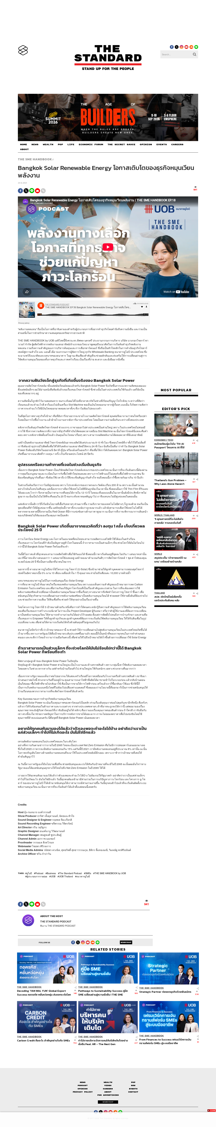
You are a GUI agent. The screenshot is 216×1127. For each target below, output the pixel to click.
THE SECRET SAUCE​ (121, 144)
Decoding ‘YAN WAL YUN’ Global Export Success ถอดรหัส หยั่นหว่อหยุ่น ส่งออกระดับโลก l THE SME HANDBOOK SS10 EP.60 (44, 992)
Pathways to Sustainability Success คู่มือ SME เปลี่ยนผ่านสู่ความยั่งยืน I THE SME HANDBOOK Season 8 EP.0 (103, 992)
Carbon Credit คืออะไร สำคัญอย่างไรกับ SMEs (43, 1041)
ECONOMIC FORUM (91, 144)
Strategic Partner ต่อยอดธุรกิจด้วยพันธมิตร (165, 992)
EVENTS (161, 144)
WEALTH (48, 144)
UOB (53, 876)
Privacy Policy (83, 1092)
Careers (108, 1089)
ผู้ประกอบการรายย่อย (37, 876)
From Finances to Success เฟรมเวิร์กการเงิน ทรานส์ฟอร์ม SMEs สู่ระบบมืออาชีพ (165, 1041)
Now (133, 1085)
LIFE (70, 144)
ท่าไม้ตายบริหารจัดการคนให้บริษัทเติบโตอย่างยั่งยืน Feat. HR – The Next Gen (103, 1042)
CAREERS (177, 144)
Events (133, 1089)
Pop (133, 1082)
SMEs (88, 873)
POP (60, 144)
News (83, 1082)
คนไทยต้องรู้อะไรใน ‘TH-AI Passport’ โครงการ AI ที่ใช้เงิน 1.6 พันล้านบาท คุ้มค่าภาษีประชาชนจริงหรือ (170, 445)
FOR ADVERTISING (108, 1095)
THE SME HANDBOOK (35, 159)
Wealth (108, 1082)
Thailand (169, 515)
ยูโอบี (29, 873)
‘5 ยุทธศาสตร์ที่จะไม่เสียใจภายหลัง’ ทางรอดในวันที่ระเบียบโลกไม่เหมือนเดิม (168, 520)
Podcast (39, 873)
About (107, 1092)
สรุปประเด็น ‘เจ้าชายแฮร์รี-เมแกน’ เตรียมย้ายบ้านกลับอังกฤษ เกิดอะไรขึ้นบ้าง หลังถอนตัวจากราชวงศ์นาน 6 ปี (170, 559)
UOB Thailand (66, 876)
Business (51, 873)
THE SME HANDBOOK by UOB (110, 873)
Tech (170, 440)
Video (107, 1085)
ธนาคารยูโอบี (83, 876)
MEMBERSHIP (126, 942)
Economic (160, 440)
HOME (23, 144)
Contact (133, 1092)
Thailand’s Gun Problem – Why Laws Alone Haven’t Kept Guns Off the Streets (170, 482)
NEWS (34, 144)
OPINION (146, 144)
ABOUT (24, 149)
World (158, 515)
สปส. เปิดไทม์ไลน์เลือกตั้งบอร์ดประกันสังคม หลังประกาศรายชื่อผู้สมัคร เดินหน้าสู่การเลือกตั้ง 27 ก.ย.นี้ (169, 598)
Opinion (83, 1089)
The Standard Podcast (70, 873)
